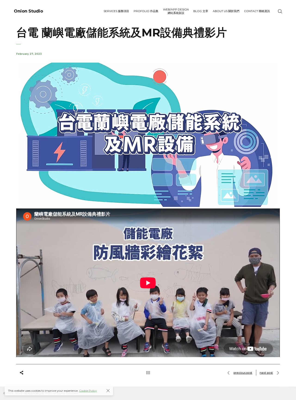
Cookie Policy (88, 390)
